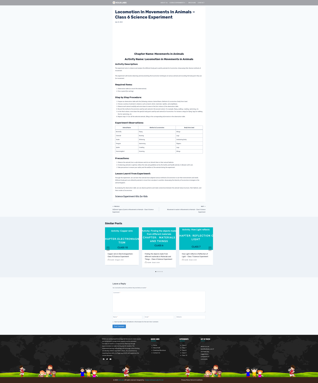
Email (147, 317)
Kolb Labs (121, 380)
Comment (116, 292)
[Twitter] (107, 359)
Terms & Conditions (196, 380)
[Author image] (109, 260)
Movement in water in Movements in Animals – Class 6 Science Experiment (186, 209)
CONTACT (201, 3)
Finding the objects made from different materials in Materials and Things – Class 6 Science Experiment (158, 256)
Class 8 (184, 350)
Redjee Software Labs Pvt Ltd (154, 380)
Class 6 (184, 345)
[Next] (210, 248)
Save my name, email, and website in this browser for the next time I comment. (136, 322)
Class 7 (184, 348)
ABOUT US (164, 3)
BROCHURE (192, 3)
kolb (113, 260)
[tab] (155, 271)
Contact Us (156, 353)
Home (155, 345)
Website (179, 317)
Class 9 (184, 353)
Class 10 (184, 355)
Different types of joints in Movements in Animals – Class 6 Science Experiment (133, 209)
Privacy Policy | (186, 380)
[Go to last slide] (107, 248)
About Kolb (156, 348)
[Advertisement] (159, 37)
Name (115, 317)
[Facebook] (103, 359)
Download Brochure (159, 350)
